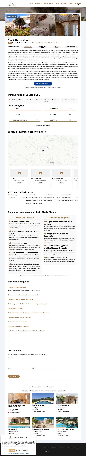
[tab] (43, 287)
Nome (19, 368)
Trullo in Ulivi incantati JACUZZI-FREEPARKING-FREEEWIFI (17, 406)
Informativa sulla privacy (19, 453)
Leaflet (65, 165)
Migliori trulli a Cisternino (19, 11)
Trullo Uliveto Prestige (38, 405)
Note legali (27, 453)
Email (43, 368)
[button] (26, 437)
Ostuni (57, 3)
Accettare (11, 450)
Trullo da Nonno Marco (62, 405)
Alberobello (38, 3)
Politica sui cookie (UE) (72, 448)
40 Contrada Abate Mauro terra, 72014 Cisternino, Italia (46, 43)
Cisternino (64, 3)
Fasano (71, 3)
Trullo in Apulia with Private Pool (65, 429)
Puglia (31, 3)
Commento (43, 357)
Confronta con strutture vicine (43, 125)
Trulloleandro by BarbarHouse (40, 429)
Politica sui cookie (11, 453)
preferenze (25, 450)
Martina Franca (48, 3)
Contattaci (46, 451)
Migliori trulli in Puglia (9, 11)
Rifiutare (18, 450)
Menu (80, 3)
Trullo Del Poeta (12, 429)
